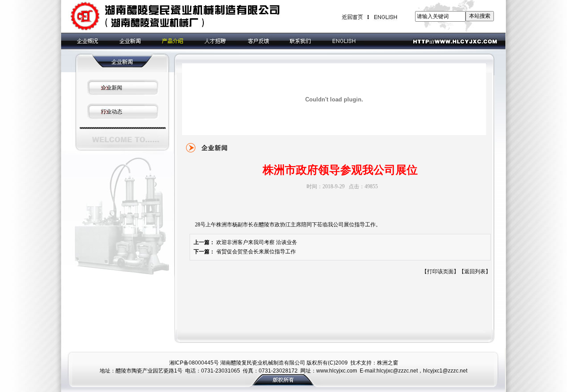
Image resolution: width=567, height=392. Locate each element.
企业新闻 (111, 88)
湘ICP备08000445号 (194, 363)
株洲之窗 (387, 363)
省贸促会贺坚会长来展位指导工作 (256, 251)
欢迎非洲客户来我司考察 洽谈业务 (256, 242)
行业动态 (111, 112)
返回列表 (474, 271)
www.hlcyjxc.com (336, 371)
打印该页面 (440, 271)
